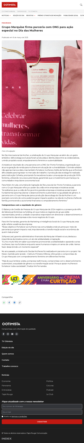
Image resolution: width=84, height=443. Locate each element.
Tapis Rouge (21, 11)
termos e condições (19, 416)
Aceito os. (15, 416)
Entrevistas (6, 390)
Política (49, 381)
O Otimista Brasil (8, 11)
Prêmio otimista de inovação (49, 15)
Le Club (49, 394)
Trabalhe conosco (10, 366)
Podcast (49, 390)
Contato (5, 360)
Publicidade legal (71, 15)
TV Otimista (32, 11)
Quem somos (8, 354)
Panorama (6, 386)
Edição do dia (18, 15)
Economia (6, 381)
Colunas (49, 386)
